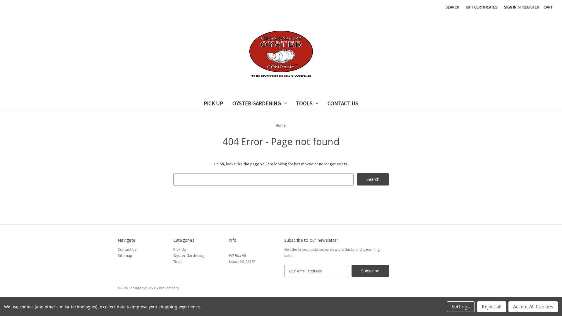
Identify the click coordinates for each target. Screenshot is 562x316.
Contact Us (343, 103)
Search (452, 7)
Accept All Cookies (533, 306)
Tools (304, 103)
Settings (461, 306)
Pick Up (213, 103)
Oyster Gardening (256, 103)
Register (530, 7)
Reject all (491, 306)
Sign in (510, 7)
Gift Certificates (482, 7)
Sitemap (125, 255)
